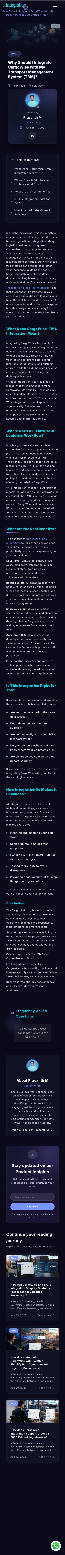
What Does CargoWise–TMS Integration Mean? (32, 170)
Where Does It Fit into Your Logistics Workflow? (32, 182)
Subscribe (32, 1206)
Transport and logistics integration (28, 287)
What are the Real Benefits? (32, 191)
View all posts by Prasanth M (30, 1129)
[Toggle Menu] (55, 6)
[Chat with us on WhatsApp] (56, 1546)
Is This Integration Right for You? (32, 201)
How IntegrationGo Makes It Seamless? (32, 212)
